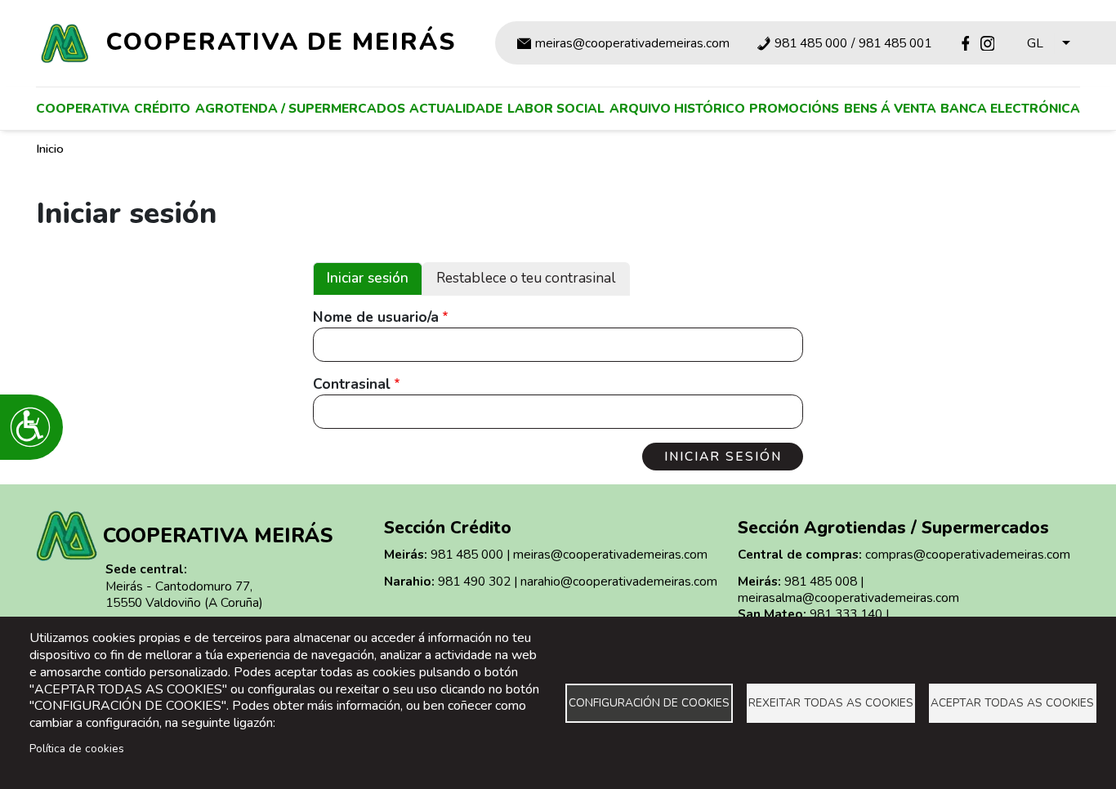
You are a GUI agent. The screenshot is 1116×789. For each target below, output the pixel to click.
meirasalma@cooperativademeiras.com (848, 597)
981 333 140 (846, 613)
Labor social (556, 108)
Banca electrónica (1010, 108)
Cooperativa (83, 108)
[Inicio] (71, 43)
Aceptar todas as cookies (1012, 703)
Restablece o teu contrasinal (526, 278)
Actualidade (455, 108)
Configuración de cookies (649, 703)
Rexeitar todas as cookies (830, 703)
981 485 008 (820, 581)
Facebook (965, 43)
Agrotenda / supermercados (300, 108)
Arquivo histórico (677, 108)
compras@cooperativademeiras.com (967, 554)
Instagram (987, 43)
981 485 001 (895, 43)
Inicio (50, 148)
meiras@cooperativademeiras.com (632, 43)
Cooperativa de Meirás (281, 42)
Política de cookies (76, 748)
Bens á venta (890, 108)
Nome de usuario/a (376, 318)
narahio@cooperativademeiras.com (618, 581)
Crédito (162, 108)
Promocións (794, 108)
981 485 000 (811, 43)
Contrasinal (352, 385)
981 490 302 (474, 581)
